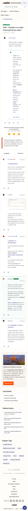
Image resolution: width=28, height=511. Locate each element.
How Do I (6, 416)
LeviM (9, 195)
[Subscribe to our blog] (17, 501)
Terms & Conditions (8, 473)
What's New (4, 15)
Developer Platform (14, 484)
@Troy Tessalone (13, 302)
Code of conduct (8, 395)
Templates (14, 494)
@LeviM (11, 240)
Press (14, 486)
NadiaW (10, 279)
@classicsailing (13, 163)
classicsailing (12, 38)
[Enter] (2, 6)
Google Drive (7, 456)
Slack (14, 456)
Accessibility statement (19, 473)
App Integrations (14, 496)
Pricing (14, 479)
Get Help (3, 11)
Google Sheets (7, 444)
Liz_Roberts (11, 159)
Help (14, 481)
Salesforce (6, 463)
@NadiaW (14, 325)
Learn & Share (13, 11)
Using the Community (10, 398)
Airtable (5, 459)
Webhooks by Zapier (9, 448)
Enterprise (14, 491)
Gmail (19, 448)
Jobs (14, 489)
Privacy (22, 508)
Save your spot (8, 383)
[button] (24, 2)
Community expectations (11, 400)
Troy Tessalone (12, 236)
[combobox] (14, 6)
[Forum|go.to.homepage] (11, 3)
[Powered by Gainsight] (14, 470)
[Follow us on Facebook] (11, 501)
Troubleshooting (7, 19)
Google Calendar (15, 459)
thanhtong (10, 321)
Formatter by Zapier (8, 452)
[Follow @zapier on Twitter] (20, 501)
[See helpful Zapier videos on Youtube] (23, 501)
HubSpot (21, 456)
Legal (16, 508)
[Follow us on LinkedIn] (14, 501)
